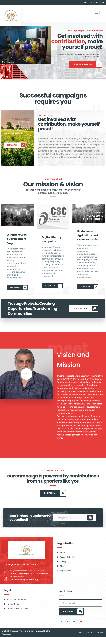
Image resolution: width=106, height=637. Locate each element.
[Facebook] (91, 2)
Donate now (49, 493)
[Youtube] (80, 621)
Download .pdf (81, 308)
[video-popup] (26, 374)
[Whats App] (103, 2)
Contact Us (12, 145)
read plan (15, 287)
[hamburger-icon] (97, 13)
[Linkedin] (97, 2)
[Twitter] (85, 2)
